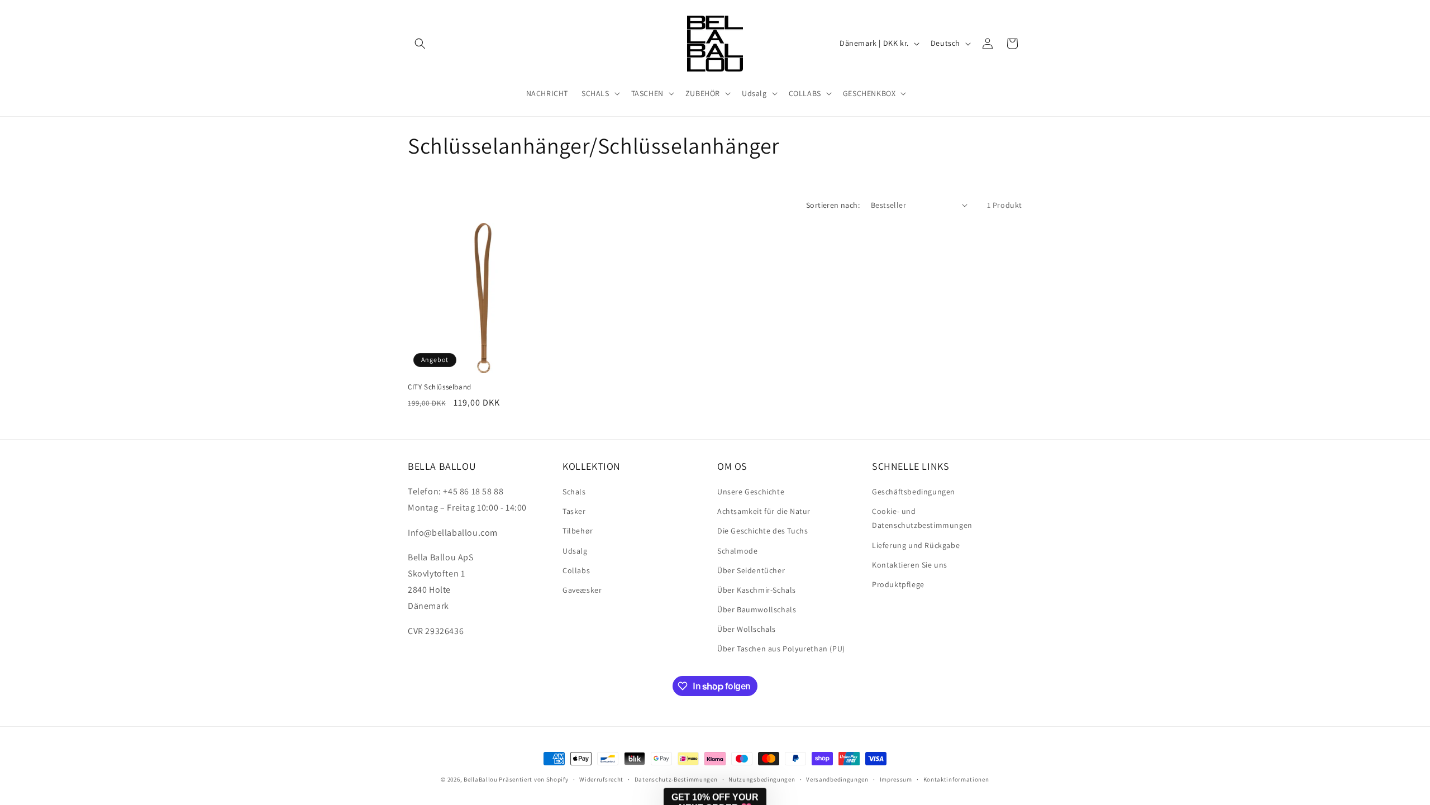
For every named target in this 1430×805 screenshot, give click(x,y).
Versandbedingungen (837, 779)
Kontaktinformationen (956, 779)
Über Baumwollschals (756, 609)
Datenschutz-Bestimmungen (676, 779)
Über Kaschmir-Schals (756, 590)
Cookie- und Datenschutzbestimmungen (922, 518)
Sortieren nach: (833, 205)
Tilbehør (578, 531)
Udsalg (575, 551)
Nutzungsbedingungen (761, 779)
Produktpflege (898, 584)
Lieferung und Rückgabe (916, 545)
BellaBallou (481, 779)
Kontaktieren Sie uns (909, 565)
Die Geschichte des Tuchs (762, 531)
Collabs (576, 570)
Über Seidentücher (751, 570)
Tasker (574, 511)
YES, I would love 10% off (1135, 715)
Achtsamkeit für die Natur (764, 511)
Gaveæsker (582, 590)
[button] (420, 43)
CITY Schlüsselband (439, 387)
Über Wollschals (746, 629)
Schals (574, 492)
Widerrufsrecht (601, 779)
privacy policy (1145, 748)
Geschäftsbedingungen (913, 492)
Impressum (896, 779)
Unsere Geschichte (750, 492)
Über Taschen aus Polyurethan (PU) (781, 649)
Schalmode (737, 551)
